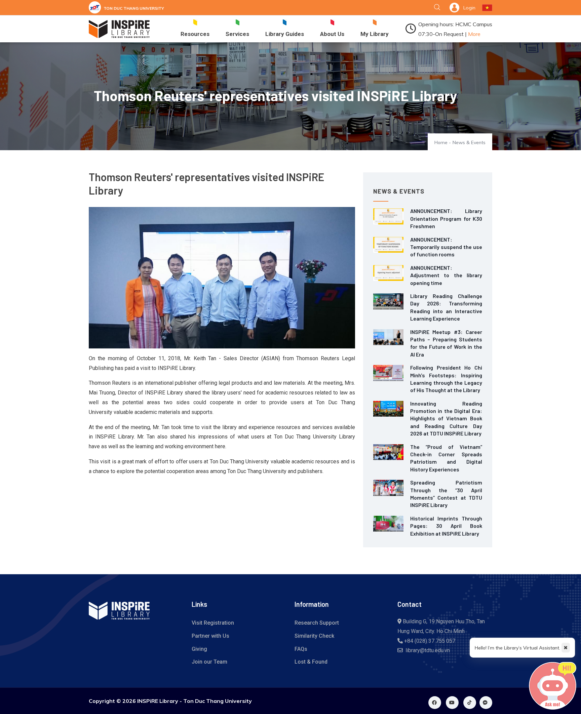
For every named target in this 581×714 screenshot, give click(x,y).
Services (237, 34)
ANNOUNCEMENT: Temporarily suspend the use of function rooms (446, 247)
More (474, 34)
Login (469, 8)
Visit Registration (213, 623)
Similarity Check (314, 636)
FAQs (301, 649)
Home (441, 142)
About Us (332, 34)
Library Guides (284, 34)
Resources (195, 34)
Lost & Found (311, 662)
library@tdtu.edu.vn (427, 650)
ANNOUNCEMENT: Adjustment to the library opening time (446, 275)
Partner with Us (210, 636)
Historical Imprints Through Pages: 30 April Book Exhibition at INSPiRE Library (446, 526)
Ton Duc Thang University (134, 8)
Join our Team (209, 662)
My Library (374, 34)
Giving (199, 649)
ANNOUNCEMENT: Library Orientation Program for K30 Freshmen (446, 218)
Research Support (317, 623)
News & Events (469, 142)
